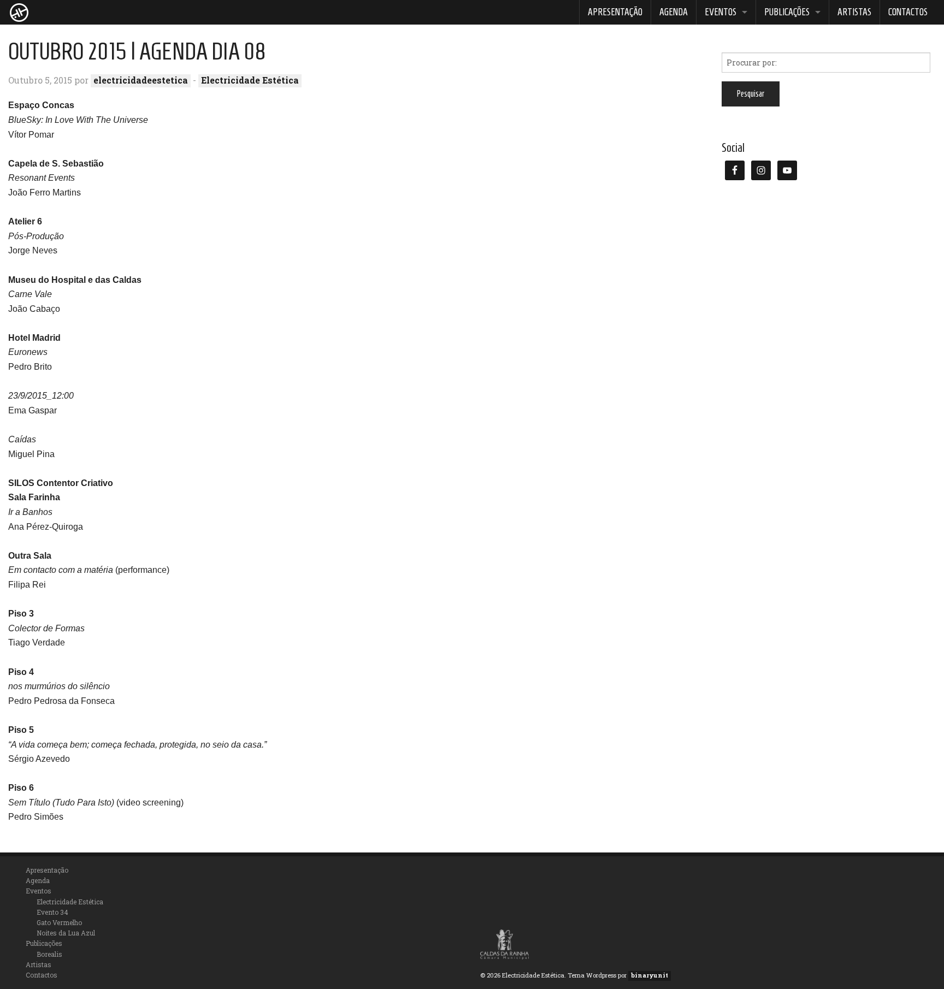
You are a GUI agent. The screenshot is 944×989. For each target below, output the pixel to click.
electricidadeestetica (140, 80)
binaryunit (649, 975)
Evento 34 (52, 912)
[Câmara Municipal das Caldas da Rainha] (504, 943)
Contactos (908, 12)
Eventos (720, 12)
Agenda (673, 12)
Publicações (787, 12)
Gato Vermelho (59, 922)
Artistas (854, 12)
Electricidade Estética (250, 80)
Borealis (49, 954)
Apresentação (615, 12)
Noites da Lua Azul (66, 932)
